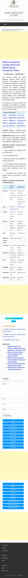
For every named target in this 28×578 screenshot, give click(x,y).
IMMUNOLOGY (12, 120)
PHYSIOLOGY (20, 123)
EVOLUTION (5, 125)
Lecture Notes (8, 29)
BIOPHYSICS (12, 125)
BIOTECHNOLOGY (21, 120)
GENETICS (5, 123)
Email (3, 403)
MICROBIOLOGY (13, 117)
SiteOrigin (20, 575)
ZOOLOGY (5, 117)
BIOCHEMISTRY (12, 115)
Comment (4, 383)
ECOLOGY (5, 120)
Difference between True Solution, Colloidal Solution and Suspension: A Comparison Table (17, 348)
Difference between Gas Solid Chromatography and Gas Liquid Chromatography (16, 359)
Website (4, 409)
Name (3, 398)
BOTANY (5, 115)
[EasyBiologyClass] (14, 4)
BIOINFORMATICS (21, 125)
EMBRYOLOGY (12, 123)
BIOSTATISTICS (20, 117)
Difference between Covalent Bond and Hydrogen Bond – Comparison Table (15, 354)
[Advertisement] (14, 45)
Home (3, 29)
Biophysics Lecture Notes (11, 339)
